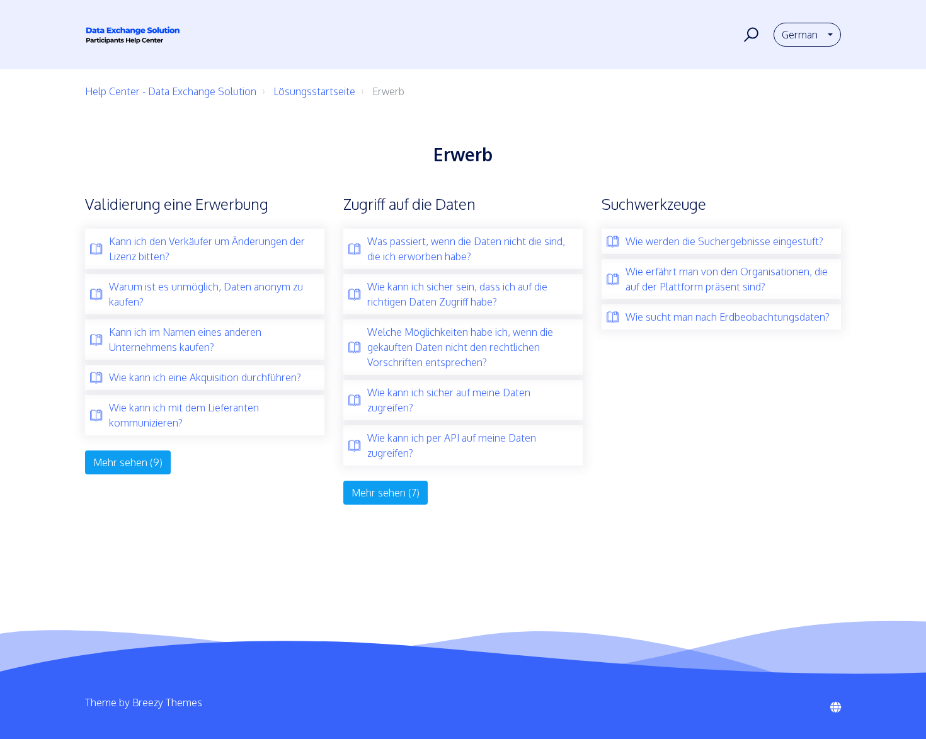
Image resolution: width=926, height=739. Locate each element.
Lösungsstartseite (314, 91)
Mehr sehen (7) (386, 492)
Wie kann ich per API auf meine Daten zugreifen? (451, 445)
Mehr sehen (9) (128, 462)
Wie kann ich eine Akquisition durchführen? (205, 377)
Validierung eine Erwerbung (176, 204)
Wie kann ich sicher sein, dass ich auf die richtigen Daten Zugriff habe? (457, 294)
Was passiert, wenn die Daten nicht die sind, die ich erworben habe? (466, 249)
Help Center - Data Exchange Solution (170, 91)
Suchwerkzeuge (654, 204)
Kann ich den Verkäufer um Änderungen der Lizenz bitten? (207, 249)
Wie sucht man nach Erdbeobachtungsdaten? (728, 317)
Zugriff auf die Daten (409, 204)
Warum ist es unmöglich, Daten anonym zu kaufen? (206, 294)
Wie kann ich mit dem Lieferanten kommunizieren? (184, 415)
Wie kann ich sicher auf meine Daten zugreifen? (448, 400)
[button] (749, 34)
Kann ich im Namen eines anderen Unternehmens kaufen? (185, 339)
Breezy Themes (167, 702)
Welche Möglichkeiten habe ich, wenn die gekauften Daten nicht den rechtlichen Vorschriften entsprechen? (460, 347)
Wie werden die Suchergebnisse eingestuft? (724, 241)
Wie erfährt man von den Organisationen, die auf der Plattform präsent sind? (727, 279)
